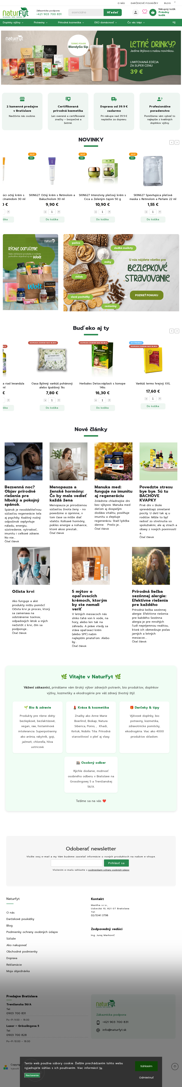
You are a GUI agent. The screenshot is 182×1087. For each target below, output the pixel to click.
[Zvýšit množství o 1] (8, 211)
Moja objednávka (18, 971)
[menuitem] (16, 22)
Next (177, 142)
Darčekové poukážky (144, 3)
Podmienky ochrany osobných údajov (32, 932)
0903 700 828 (16, 1035)
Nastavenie (32, 1075)
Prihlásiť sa (116, 863)
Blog (167, 3)
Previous (172, 142)
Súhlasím (146, 1066)
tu (100, 1068)
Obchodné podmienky (22, 951)
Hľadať (112, 12)
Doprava (11, 958)
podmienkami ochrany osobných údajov (108, 870)
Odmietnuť (146, 1077)
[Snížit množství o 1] (45, 211)
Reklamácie (14, 965)
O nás (121, 3)
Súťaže (11, 938)
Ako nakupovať (16, 945)
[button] (7, 57)
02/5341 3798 (99, 915)
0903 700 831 (16, 1013)
